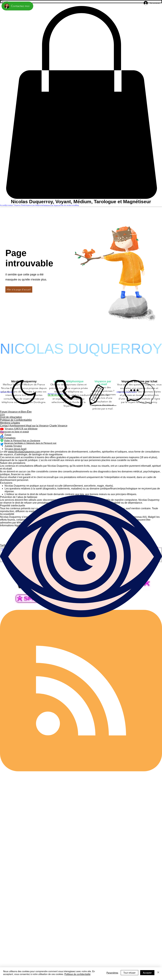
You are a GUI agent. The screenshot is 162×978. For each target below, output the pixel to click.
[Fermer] (158, 972)
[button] (81, 102)
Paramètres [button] (112, 972)
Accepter (147, 972)
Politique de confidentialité (77, 974)
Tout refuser (129, 972)
